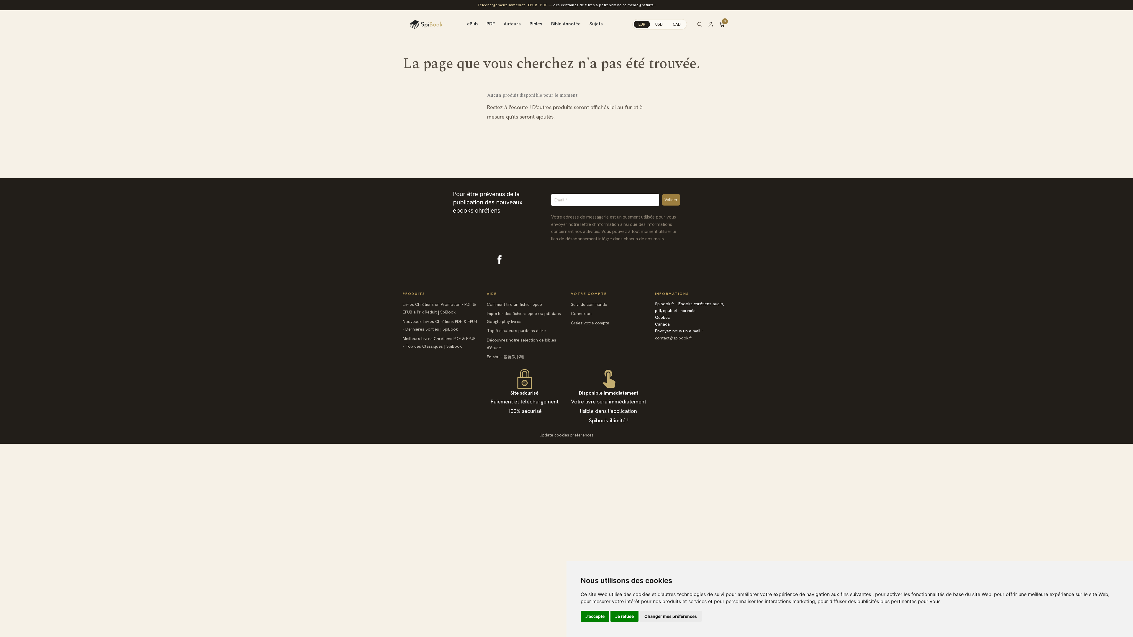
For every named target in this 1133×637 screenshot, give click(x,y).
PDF (491, 24)
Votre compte (589, 293)
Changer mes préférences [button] (670, 616)
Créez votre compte (590, 323)
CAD (677, 24)
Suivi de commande (589, 304)
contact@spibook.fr (673, 338)
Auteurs (512, 24)
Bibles (536, 24)
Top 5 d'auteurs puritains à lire (516, 330)
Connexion (581, 313)
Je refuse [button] (624, 616)
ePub (472, 24)
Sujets (596, 24)
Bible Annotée (566, 24)
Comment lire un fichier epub (514, 304)
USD (659, 24)
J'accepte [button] (595, 616)
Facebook (499, 259)
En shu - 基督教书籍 (505, 356)
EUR (641, 24)
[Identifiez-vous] (713, 24)
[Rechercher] (699, 24)
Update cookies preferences (567, 435)
